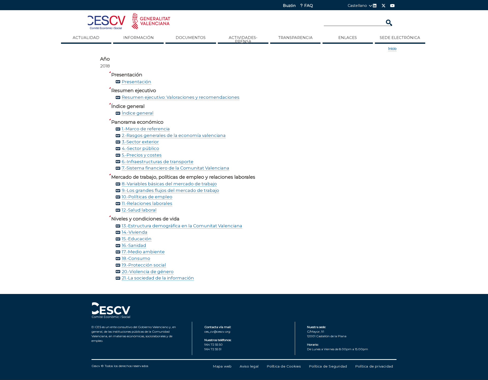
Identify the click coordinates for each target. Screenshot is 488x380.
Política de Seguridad (328, 366)
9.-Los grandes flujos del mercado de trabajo (170, 190)
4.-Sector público (140, 148)
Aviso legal (249, 366)
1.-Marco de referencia (146, 128)
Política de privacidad (374, 366)
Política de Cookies (284, 366)
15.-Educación (136, 238)
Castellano (357, 5)
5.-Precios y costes (142, 155)
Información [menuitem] (138, 37)
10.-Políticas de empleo (147, 196)
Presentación (136, 81)
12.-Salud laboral (139, 210)
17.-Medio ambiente (143, 251)
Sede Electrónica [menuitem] (400, 37)
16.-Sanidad (134, 245)
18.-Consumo (136, 258)
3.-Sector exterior (140, 141)
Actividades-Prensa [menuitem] (243, 39)
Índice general (138, 113)
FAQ (308, 6)
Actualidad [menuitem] (86, 37)
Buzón (289, 6)
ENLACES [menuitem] (347, 37)
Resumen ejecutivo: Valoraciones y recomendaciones (180, 97)
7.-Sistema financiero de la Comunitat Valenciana (175, 168)
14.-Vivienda (134, 232)
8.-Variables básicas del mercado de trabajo (169, 183)
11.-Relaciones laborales (147, 203)
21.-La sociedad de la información (158, 277)
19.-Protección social (144, 265)
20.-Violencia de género (148, 271)
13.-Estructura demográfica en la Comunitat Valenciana (182, 225)
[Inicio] (129, 22)
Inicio (392, 48)
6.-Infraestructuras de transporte (157, 161)
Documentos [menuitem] (191, 37)
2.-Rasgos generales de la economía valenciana (174, 135)
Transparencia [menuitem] (295, 37)
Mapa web (222, 366)
